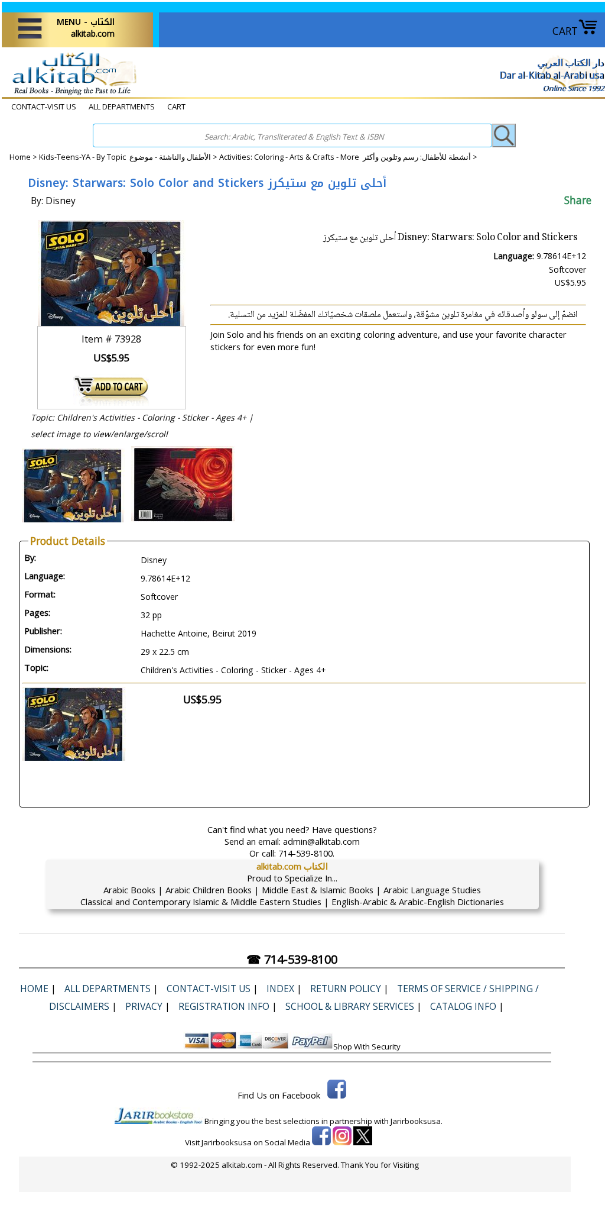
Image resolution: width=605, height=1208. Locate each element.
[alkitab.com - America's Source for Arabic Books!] (71, 94)
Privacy (143, 1006)
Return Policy (345, 988)
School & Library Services (349, 1006)
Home (20, 156)
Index (280, 988)
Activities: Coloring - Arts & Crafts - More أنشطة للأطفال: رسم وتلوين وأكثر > (348, 156)
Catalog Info (463, 1006)
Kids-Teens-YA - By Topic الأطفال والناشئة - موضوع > (129, 156)
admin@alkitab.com (321, 841)
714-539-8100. (306, 853)
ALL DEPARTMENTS (122, 106)
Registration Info (223, 1006)
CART (565, 31)
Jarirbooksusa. (417, 1121)
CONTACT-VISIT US (43, 106)
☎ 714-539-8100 (291, 959)
